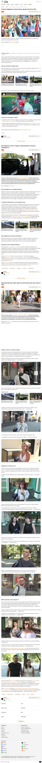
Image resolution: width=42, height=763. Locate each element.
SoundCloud (25, 748)
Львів (2, 716)
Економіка (17, 4)
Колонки (25, 4)
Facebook (5, 750)
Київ (22, 712)
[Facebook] (4, 274)
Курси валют (3, 735)
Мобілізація (23, 716)
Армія (12, 4)
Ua (37, 1)
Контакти (3, 729)
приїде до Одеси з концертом (8, 121)
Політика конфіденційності (26, 728)
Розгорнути (21, 721)
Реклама (3, 731)
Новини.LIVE (13, 42)
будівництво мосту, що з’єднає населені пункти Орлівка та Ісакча (15, 265)
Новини (8, 4)
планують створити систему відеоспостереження (17, 257)
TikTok (24, 742)
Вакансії (2, 728)
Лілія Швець (6, 272)
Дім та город (3, 707)
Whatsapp (5, 752)
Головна (2, 6)
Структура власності (5, 732)
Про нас (2, 727)
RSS (24, 750)
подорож (3, 694)
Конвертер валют (4, 737)
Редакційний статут (24, 729)
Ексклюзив (3, 712)
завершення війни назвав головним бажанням (16, 648)
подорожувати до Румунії (14, 246)
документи (19, 268)
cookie (8, 761)
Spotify (24, 746)
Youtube (4, 742)
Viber (4, 746)
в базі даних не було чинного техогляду (20, 216)
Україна (3, 4)
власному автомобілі (23, 178)
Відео (31, 4)
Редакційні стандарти (25, 731)
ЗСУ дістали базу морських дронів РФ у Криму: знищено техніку (36, 85)
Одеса (7, 6)
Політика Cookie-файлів (25, 732)
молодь (23, 694)
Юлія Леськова (7, 137)
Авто (22, 703)
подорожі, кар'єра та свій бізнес (20, 315)
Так (40, 761)
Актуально (3, 703)
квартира (32, 694)
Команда (3, 734)
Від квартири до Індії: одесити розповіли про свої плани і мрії (7, 84)
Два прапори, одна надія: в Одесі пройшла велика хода (21, 84)
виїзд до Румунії (30, 268)
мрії (27, 694)
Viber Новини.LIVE (27, 129)
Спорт (21, 4)
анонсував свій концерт (34, 123)
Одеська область (5, 268)
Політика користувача (25, 727)
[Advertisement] (21, 48)
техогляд (24, 268)
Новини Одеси (12, 268)
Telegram (20, 129)
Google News (25, 744)
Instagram (5, 748)
